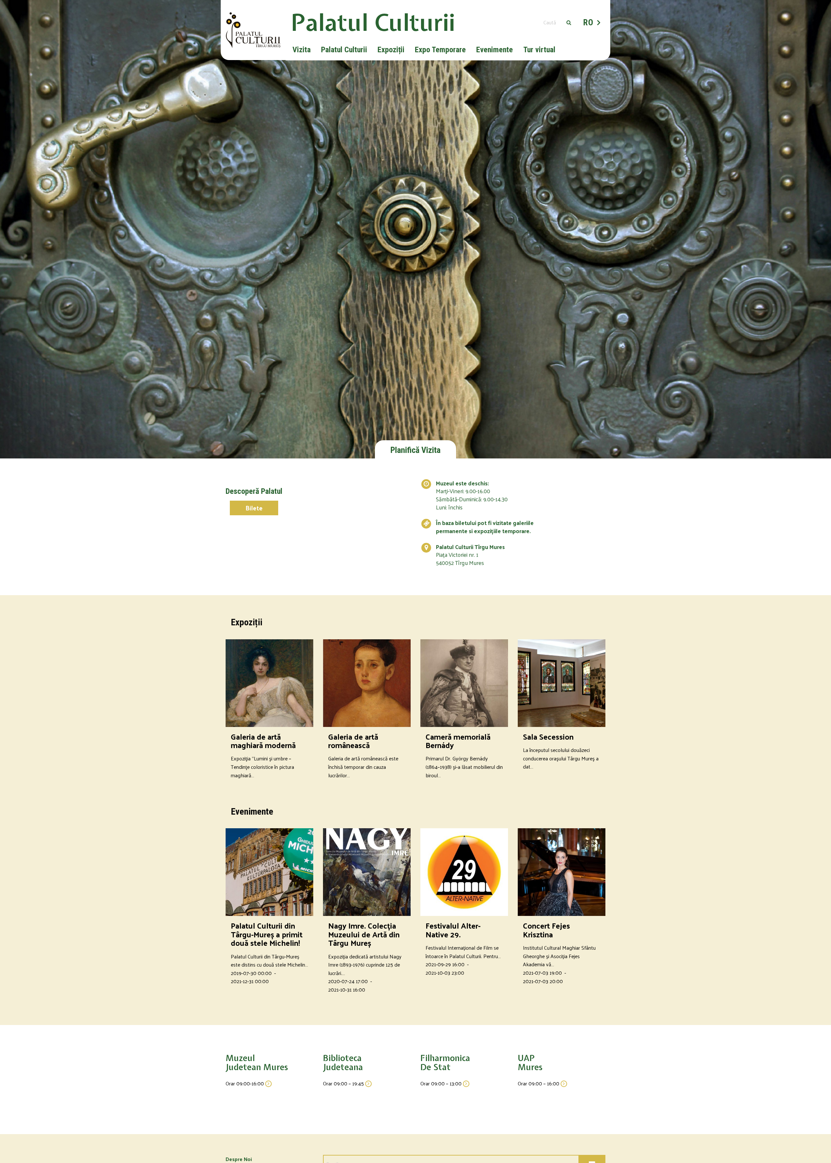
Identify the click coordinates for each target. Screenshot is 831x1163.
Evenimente (494, 49)
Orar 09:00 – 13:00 (441, 1083)
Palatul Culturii (344, 49)
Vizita (301, 49)
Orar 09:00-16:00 (245, 1083)
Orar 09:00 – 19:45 (344, 1083)
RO (588, 22)
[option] (415, 229)
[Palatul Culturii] (253, 30)
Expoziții (391, 49)
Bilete (254, 507)
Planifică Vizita (415, 450)
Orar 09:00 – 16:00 (539, 1083)
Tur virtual (539, 49)
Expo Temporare (440, 49)
